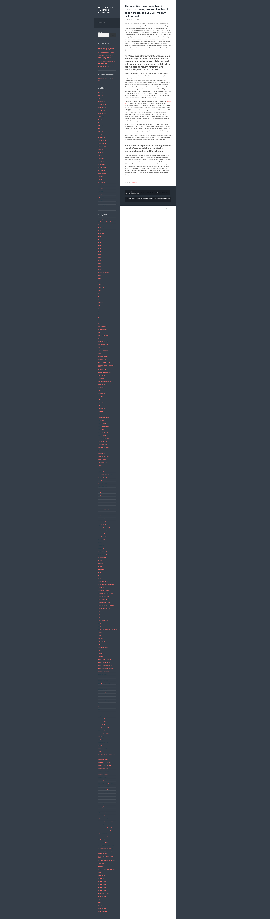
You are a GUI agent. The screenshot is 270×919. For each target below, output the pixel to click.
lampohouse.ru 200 (102, 521)
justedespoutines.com (103, 513)
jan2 (99, 501)
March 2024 (101, 158)
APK (99, 338)
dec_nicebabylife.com (103, 432)
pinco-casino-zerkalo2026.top (105, 665)
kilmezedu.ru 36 (102, 519)
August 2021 (101, 197)
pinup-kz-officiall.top (103, 695)
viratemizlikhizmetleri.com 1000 (105, 821)
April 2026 (100, 98)
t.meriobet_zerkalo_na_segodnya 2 (106, 783)
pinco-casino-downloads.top (104, 659)
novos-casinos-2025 (103, 620)
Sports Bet (100, 745)
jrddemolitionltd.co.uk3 (103, 510)
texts (99, 801)
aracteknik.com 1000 (103, 344)
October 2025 (101, 110)
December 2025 (102, 104)
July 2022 (100, 185)
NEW (99, 572)
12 (98, 239)
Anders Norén (164, 209)
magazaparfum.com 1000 (104, 527)
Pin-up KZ (100, 653)
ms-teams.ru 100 (102, 557)
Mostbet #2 (101, 548)
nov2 (99, 614)
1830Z (99, 269)
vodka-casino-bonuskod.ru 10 (105, 827)
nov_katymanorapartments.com (105, 593)
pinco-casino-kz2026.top (104, 662)
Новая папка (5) (102, 887)
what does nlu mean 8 (103, 836)
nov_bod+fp (101, 587)
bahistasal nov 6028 (103, 356)
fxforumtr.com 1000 (102, 477)
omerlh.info (100, 638)
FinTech (100, 465)
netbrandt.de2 (101, 569)
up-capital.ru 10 (101, 815)
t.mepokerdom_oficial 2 (103, 771)
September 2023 (102, 173)
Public (99, 710)
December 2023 (102, 167)
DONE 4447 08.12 (102, 444)
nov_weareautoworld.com (104, 608)
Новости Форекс (102, 896)
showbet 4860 (101, 718)
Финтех (100, 905)
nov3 (99, 617)
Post (99, 704)
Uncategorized (101, 810)
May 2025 (100, 125)
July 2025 (100, 119)
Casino (99, 390)
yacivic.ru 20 (101, 863)
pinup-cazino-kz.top (102, 674)
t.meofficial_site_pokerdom (104, 765)
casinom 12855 (101, 393)
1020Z (99, 236)
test (99, 798)
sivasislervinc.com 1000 (103, 727)
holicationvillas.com (102, 489)
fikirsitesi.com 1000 (102, 462)
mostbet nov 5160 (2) (103, 554)
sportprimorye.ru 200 (103, 742)
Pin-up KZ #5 (101, 656)
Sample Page (101, 22)
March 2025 (101, 131)
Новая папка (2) (102, 884)
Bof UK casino (101, 375)
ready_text (100, 715)
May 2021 (100, 200)
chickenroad (101, 402)
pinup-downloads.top (103, 680)
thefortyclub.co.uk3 (102, 804)
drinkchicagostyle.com (103, 447)
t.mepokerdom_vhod (103, 777)
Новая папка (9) (102, 890)
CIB (99, 405)
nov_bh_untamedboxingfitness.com (106, 584)
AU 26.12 (100, 347)
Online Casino (101, 641)
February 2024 (101, 161)
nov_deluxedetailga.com (103, 590)
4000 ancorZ (101, 302)
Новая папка (101, 878)
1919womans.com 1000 (103, 272)
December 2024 (102, 140)
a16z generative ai (102, 326)
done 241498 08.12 (102, 441)
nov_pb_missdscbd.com (103, 599)
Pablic (99, 644)
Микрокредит (101, 875)
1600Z (99, 263)
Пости (99, 899)
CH (99, 399)
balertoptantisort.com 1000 (104, 362)
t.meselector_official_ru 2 (104, 792)
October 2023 (101, 170)
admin (138, 19)
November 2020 (102, 206)
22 (98, 293)
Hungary (100, 492)
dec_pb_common (102, 435)
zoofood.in (100, 866)
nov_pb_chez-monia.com (103, 596)
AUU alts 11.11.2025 (103, 350)
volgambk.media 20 (102, 833)
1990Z (99, 275)
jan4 (99, 504)
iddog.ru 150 (101, 495)
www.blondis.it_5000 (103, 842)
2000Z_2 (100, 290)
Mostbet (100, 542)
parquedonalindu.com (103, 647)
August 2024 (101, 149)
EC (98, 450)
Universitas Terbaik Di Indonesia (105, 10)
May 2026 (100, 95)
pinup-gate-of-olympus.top (104, 683)
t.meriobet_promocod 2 (103, 780)
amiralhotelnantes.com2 (103, 335)
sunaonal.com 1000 (102, 748)
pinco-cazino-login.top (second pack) (106, 668)
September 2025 (102, 113)
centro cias (100, 396)
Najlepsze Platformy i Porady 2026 (106, 52)
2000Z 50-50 (101, 287)
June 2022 (100, 188)
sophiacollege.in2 (102, 739)
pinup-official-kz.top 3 (103, 698)
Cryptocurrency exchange (104, 417)
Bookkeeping (101, 378)
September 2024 (102, 146)
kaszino (100, 515)
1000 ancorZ (101, 227)
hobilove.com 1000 (102, 486)
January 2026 (101, 101)
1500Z (99, 257)
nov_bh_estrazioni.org (103, 581)
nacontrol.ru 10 (101, 563)
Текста (99, 902)
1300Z (99, 245)
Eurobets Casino (102, 459)
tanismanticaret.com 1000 (104, 795)
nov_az (99, 578)
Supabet (100, 751)
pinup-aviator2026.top (103, 671)
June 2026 (100, 92)
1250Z (99, 242)
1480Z (99, 254)
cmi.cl (99, 414)
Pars (99, 650)
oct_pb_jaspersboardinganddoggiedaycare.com (109, 629)
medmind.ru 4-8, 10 (102, 530)
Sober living (101, 736)
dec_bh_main (101, 429)
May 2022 (100, 191)
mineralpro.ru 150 (102, 536)
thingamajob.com (102, 806)
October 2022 (101, 182)
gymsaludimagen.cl (102, 483)
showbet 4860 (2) (102, 721)
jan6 (99, 507)
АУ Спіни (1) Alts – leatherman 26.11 (106, 869)
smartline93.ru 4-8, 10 (103, 733)
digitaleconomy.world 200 (104, 438)
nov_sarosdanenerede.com (104, 602)
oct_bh (99, 623)
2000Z (99, 284)
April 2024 (100, 155)
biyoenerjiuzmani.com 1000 (104, 372)
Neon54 (100, 566)
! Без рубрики (101, 219)
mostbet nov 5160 (102, 551)
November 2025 (102, 107)
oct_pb (99, 626)
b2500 (99, 353)
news (99, 575)
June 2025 (100, 122)
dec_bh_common (102, 423)
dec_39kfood (101, 420)
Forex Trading (101, 471)
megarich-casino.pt (102, 533)
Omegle (100, 632)
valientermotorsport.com (104, 818)
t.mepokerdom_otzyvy (103, 774)
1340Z (99, 248)
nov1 (99, 611)
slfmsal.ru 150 (101, 730)
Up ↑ (170, 209)
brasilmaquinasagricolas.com (105, 381)
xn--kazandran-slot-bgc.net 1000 (105, 848)
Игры (99, 872)
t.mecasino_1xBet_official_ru (104, 762)
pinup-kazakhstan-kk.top (104, 686)
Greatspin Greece (102, 480)
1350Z (99, 251)
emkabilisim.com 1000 (103, 456)
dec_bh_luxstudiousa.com (104, 426)
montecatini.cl (101, 539)
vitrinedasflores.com (103, 824)
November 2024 (102, 143)
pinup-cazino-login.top (103, 677)
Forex (99, 468)
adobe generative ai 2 (103, 329)
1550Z (99, 260)
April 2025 (100, 128)
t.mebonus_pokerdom (103, 759)
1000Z (99, 230)
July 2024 (100, 152)
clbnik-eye (100, 411)
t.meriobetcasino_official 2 (104, 786)
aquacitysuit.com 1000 (103, 341)
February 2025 (101, 134)
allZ (99, 332)
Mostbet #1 (101, 545)
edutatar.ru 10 (101, 453)
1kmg (99, 278)
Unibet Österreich (102, 812)
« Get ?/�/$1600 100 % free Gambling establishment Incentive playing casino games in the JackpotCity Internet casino (147, 192)
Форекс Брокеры (102, 908)
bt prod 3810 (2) (102, 384)
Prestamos (100, 707)
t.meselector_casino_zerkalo (104, 789)
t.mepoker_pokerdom (103, 768)
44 (98, 308)
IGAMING (100, 498)
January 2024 (101, 164)
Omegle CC (100, 635)
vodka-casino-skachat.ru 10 (104, 830)
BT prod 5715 (101, 387)
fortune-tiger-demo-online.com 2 (105, 474)
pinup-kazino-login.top (103, 692)
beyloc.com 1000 (102, 369)
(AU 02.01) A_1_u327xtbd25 (105, 221)
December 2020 (102, 203)
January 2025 (101, 137)
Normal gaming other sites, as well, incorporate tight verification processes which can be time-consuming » (148, 199)
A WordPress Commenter (104, 78)
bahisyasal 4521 (102, 359)
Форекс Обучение (102, 911)
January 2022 (101, 194)
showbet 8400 (101, 724)
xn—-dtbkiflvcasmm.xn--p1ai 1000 (106, 845)
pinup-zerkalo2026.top (103, 701)
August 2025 (101, 116)
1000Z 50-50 (101, 233)
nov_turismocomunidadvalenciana (106, 605)
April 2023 (100, 179)
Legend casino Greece (103, 524)
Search (100, 32)
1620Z (99, 266)
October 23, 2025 (129, 19)
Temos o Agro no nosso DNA (104, 66)
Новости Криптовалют (103, 893)
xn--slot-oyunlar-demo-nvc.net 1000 (106, 860)
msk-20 (100, 560)
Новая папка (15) (102, 881)
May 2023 (100, 176)
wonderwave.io (101, 839)
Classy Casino (101, 408)
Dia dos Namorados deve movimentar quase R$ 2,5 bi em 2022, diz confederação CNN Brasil (106, 57)
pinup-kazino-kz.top (102, 689)
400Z (99, 305)
